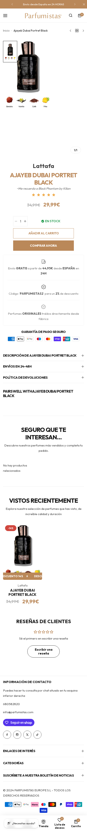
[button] (12, 4)
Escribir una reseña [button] (43, 651)
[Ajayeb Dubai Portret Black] (22, 551)
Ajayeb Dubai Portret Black (22, 592)
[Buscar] (70, 15)
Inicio (6, 30)
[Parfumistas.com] (43, 15)
